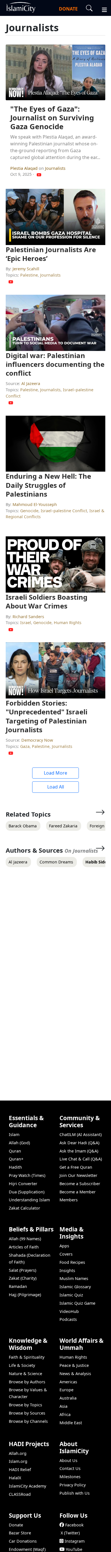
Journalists (55, 168)
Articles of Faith (24, 1247)
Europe (66, 1389)
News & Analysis (75, 1373)
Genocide (29, 510)
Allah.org (17, 1453)
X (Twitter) (70, 1533)
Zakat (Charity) (22, 1278)
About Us (68, 1460)
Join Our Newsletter (78, 1175)
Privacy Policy (72, 1485)
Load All (55, 787)
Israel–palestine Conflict (64, 510)
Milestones (70, 1476)
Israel (25, 622)
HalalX (15, 1477)
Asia (63, 1406)
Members (68, 1199)
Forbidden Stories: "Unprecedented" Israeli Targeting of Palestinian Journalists (46, 716)
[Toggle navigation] (101, 9)
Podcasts (68, 1319)
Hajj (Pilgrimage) (25, 1294)
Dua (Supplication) (26, 1192)
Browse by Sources (27, 1413)
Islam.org (18, 1461)
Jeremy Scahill (26, 268)
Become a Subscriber (79, 1183)
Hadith (15, 1167)
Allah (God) (19, 1142)
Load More (55, 773)
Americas (68, 1381)
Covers (66, 1254)
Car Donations (23, 1541)
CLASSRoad (20, 1494)
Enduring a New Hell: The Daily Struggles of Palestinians (48, 484)
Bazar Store (20, 1533)
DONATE (68, 9)
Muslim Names (73, 1278)
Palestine (29, 275)
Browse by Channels (28, 1421)
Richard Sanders (28, 616)
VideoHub (69, 1311)
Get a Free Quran (75, 1167)
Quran (15, 1151)
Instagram (75, 1541)
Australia (68, 1398)
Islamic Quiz (71, 1295)
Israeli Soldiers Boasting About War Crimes (46, 601)
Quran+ (16, 1159)
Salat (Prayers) (22, 1270)
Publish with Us (74, 1493)
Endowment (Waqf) (27, 1549)
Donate (16, 1525)
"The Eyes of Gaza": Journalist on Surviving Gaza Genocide (52, 117)
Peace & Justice (74, 1365)
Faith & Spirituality (26, 1357)
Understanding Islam (29, 1199)
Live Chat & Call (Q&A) (80, 1159)
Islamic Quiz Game (77, 1303)
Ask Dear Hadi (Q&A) (79, 1142)
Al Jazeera (30, 383)
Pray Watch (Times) (27, 1175)
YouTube (74, 1549)
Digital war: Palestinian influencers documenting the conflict (55, 364)
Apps (64, 1245)
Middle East (70, 1422)
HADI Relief (20, 1469)
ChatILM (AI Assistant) (80, 1134)
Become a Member (77, 1192)
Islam (14, 1134)
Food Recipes (72, 1262)
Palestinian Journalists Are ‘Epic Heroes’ (51, 254)
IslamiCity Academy (27, 1486)
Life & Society (22, 1365)
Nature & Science (25, 1373)
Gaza (25, 746)
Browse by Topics (25, 1404)
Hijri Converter (23, 1183)
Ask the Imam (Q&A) (78, 1151)
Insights (67, 1270)
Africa (65, 1414)
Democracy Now (37, 740)
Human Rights (67, 622)
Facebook (74, 1525)
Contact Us (70, 1468)
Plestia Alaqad (24, 168)
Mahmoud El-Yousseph (35, 504)
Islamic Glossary (75, 1286)
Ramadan (18, 1286)
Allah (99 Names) (25, 1238)
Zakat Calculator (24, 1208)
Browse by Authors (27, 1381)
